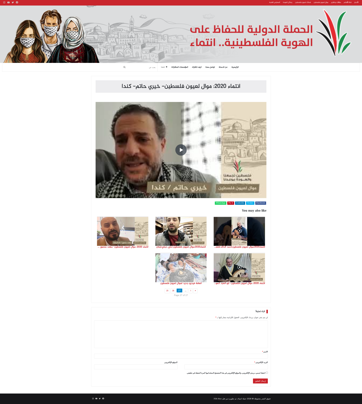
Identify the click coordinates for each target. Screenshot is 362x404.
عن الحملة (223, 67)
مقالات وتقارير (336, 2)
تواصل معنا (210, 67)
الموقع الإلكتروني (170, 362)
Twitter (250, 203)
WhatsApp (220, 203)
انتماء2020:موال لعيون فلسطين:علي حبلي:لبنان (181, 247)
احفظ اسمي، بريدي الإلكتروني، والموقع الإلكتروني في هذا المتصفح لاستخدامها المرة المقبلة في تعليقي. (226, 373)
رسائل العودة (287, 2)
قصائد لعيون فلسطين (303, 2)
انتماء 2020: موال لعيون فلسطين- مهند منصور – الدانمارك (122, 247)
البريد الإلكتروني (261, 362)
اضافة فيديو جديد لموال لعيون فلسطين (181, 283)
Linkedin (240, 203)
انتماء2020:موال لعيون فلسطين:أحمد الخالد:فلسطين (239, 247)
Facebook (260, 203)
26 (173, 291)
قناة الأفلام (347, 2)
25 (167, 291)
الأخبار (356, 2)
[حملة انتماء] (181, 34)
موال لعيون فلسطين (321, 2)
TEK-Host (218, 398)
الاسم (265, 351)
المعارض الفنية (274, 2)
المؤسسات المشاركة (179, 67)
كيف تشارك (197, 67)
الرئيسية (235, 67)
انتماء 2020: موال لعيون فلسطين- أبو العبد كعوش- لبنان (239, 283)
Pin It (230, 203)
